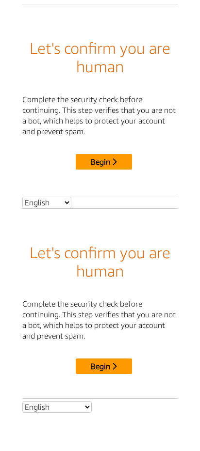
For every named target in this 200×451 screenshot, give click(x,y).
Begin (100, 162)
